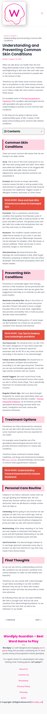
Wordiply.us (36, 702)
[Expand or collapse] (41, 131)
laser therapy (11, 460)
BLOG (23, 698)
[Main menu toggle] (42, 13)
